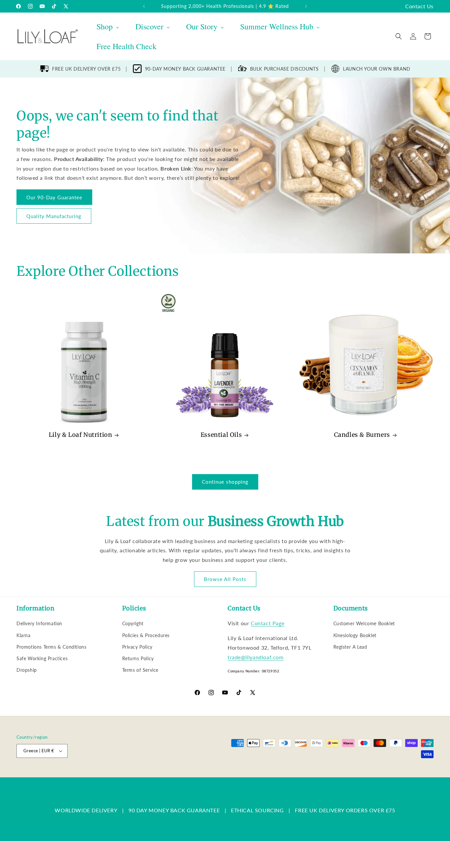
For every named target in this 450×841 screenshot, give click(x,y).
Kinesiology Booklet (355, 635)
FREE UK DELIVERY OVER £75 (86, 69)
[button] (398, 36)
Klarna (23, 635)
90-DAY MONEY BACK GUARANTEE (185, 69)
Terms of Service (140, 670)
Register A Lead (350, 647)
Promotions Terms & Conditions (51, 647)
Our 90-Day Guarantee (54, 197)
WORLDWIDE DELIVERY (86, 810)
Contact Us (419, 6)
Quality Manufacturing (53, 216)
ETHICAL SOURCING (257, 810)
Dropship (26, 670)
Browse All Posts (225, 579)
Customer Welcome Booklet (364, 623)
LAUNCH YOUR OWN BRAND (376, 69)
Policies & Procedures (146, 635)
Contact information (261, 774)
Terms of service (187, 774)
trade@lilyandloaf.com (256, 657)
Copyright (133, 623)
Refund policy (120, 774)
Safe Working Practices (42, 658)
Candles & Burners (362, 434)
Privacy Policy (137, 647)
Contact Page (267, 623)
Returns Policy (138, 658)
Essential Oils (221, 434)
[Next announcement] (306, 6)
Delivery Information (39, 623)
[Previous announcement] (144, 6)
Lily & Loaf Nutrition (80, 434)
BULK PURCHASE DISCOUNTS (284, 69)
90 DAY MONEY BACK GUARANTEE (174, 810)
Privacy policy (152, 774)
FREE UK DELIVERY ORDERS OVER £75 (345, 810)
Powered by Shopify (83, 774)
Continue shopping (225, 482)
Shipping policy (223, 774)
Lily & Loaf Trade (48, 774)
